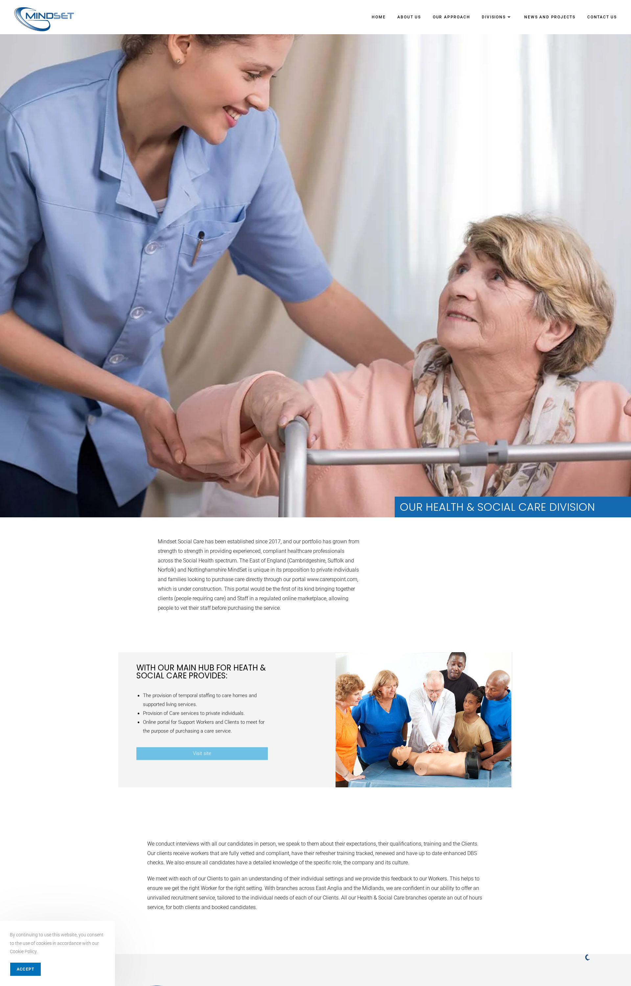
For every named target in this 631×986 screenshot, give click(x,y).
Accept (25, 969)
